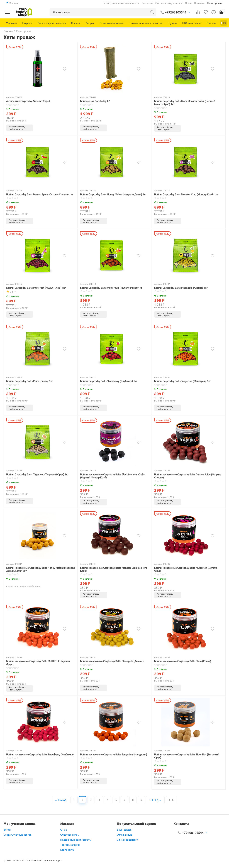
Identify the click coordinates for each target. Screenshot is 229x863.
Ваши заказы (124, 829)
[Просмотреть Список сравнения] (197, 12)
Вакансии (147, 2)
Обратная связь (69, 834)
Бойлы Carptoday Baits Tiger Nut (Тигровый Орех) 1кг (37, 474)
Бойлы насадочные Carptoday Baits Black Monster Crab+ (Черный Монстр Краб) (112, 476)
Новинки (199, 2)
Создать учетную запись (17, 834)
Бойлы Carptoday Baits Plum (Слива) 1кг (29, 381)
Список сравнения (127, 839)
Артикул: (10, 97)
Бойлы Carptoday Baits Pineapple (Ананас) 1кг (181, 287)
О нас (188, 2)
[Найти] (152, 12)
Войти (7, 829)
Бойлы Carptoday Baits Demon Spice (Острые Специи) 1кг (39, 194)
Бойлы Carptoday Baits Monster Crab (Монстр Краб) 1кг (186, 194)
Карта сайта (67, 849)
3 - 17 (172, 799)
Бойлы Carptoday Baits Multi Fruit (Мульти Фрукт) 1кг (111, 287)
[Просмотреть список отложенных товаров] (205, 12)
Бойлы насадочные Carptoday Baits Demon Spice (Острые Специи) (187, 476)
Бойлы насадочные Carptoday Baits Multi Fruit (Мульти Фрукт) (38, 662)
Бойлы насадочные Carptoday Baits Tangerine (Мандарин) (113, 754)
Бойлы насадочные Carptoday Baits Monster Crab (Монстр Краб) (113, 569)
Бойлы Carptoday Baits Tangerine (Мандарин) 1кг (182, 381)
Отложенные (124, 834)
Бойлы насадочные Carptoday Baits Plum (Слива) (182, 661)
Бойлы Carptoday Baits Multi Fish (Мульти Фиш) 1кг (36, 287)
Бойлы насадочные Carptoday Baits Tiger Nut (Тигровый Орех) (186, 756)
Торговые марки (70, 844)
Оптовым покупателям (168, 2)
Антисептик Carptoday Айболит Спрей (28, 100)
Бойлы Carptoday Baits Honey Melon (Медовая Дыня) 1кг (113, 194)
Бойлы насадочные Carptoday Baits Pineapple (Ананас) (112, 661)
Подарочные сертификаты (75, 839)
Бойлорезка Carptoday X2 (95, 100)
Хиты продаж (215, 2)
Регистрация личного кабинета (121, 2)
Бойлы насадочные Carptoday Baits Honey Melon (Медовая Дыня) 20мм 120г (40, 569)
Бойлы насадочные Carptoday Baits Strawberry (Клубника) (40, 754)
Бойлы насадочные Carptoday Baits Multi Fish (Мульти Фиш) (185, 569)
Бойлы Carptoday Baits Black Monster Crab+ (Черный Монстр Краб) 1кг (184, 102)
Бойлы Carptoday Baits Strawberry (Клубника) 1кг (108, 381)
